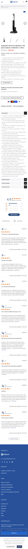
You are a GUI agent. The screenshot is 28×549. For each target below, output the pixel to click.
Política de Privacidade (7, 487)
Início (2, 6)
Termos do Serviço (6, 489)
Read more (16, 244)
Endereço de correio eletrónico (9, 91)
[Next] (25, 23)
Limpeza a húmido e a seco (8, 470)
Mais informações (10, 546)
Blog (2, 494)
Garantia (3, 511)
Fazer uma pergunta (18, 106)
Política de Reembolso (7, 485)
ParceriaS (3, 508)
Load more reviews (14, 438)
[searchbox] (7, 221)
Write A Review (14, 214)
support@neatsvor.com (9, 458)
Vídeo (2, 515)
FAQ (2, 513)
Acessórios (4, 473)
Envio (11, 53)
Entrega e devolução (6, 106)
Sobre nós (3, 506)
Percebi (19, 546)
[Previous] (3, 23)
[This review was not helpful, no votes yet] (25, 249)
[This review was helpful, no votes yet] (22, 249)
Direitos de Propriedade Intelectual (10, 492)
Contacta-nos (4, 503)
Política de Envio (5, 482)
